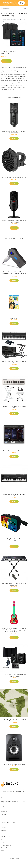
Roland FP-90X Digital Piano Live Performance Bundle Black (14, 362)
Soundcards (4, 827)
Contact (3, 842)
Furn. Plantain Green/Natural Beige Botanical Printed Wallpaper (14, 720)
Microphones (4, 825)
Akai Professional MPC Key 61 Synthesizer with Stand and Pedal (14, 584)
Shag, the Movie (14, 318)
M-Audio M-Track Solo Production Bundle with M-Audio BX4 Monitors (14, 675)
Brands (3, 817)
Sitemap (3, 850)
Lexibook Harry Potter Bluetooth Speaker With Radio (14, 539)
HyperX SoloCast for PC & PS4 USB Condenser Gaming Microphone (14, 221)
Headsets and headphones (8, 822)
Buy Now (6, 61)
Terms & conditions (6, 845)
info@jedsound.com (6, 806)
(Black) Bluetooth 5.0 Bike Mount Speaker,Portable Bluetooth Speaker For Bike (14, 176)
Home (2, 18)
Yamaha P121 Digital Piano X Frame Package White (14, 406)
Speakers (10, 51)
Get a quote (21, 3)
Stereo (14, 51)
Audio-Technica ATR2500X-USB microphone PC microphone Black (14, 131)
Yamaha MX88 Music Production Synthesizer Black (14, 494)
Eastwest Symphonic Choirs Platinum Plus (14, 451)
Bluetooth (3, 814)
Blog (2, 839)
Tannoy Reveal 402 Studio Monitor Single (14, 764)
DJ (1, 819)
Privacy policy (4, 848)
